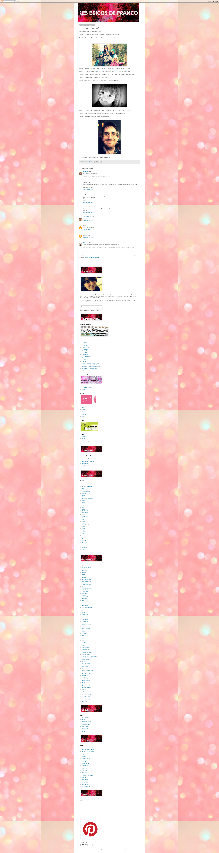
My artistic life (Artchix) (87, 652)
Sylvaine (84, 689)
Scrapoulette (85, 675)
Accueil (109, 255)
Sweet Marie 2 (85, 547)
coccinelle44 (86, 171)
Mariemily (84, 436)
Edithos (83, 495)
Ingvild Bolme (85, 619)
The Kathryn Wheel (86, 694)
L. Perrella (84, 761)
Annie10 (84, 483)
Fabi (83, 411)
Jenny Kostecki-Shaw (87, 624)
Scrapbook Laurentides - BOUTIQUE (90, 363)
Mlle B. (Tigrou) (85, 525)
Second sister (85, 782)
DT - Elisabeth (85, 349)
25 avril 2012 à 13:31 (88, 249)
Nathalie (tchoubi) (87, 216)
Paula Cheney (85, 666)
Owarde (83, 535)
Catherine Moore (86, 754)
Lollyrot (83, 631)
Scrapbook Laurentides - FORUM (89, 365)
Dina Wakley (85, 595)
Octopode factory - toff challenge (89, 658)
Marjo (83, 640)
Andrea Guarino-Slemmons (88, 461)
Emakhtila (84, 602)
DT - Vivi (84, 361)
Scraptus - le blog (86, 442)
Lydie (83, 635)
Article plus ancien (135, 255)
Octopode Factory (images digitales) (90, 656)
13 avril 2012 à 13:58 (88, 202)
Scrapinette (84, 544)
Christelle (84, 409)
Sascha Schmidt (85, 781)
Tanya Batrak (85, 691)
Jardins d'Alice (85, 621)
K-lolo (83, 505)
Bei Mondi (84, 719)
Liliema (83, 630)
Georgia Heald (85, 614)
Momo (83, 528)
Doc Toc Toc (84, 389)
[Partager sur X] (98, 162)
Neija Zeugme (85, 531)
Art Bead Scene (85, 717)
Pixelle (83, 537)
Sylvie (83, 370)
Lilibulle (83, 723)
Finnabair (84, 609)
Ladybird (84, 413)
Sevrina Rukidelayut (86, 680)
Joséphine (84, 504)
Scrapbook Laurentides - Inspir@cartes (91, 366)
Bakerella (84, 753)
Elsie (83, 600)
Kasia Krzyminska (86, 628)
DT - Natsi (84, 359)
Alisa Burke (84, 570)
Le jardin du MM (85, 763)
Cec (83, 586)
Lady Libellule (85, 512)
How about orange (86, 758)
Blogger (125, 849)
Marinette (84, 638)
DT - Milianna (85, 358)
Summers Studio (85, 728)
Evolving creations (86, 466)
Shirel (83, 684)
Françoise (84, 612)
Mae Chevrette (85, 767)
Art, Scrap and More (86, 579)
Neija (83, 416)
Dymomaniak (85, 596)
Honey (83, 500)
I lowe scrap (84, 617)
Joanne (83, 502)
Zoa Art (83, 731)
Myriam (83, 530)
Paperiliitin (84, 664)
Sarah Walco (85, 779)
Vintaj (83, 730)
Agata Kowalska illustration (88, 749)
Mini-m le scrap (85, 649)
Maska (83, 644)
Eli (82, 497)
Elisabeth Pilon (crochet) (87, 498)
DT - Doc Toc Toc (86, 347)
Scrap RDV (84, 671)
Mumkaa (84, 651)
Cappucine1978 (85, 490)
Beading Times (85, 463)
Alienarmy (84, 569)
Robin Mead (84, 777)
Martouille (84, 642)
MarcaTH (84, 637)
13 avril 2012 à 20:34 (88, 220)
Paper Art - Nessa (86, 663)
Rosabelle (84, 540)
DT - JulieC (84, 351)
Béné (83, 407)
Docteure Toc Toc (86, 491)
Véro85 (83, 551)
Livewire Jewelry (85, 724)
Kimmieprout (85, 510)
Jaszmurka (84, 623)
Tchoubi (83, 549)
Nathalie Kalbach (86, 654)
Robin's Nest (85, 726)
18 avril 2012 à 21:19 (88, 237)
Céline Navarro (85, 593)
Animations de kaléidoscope (88, 751)
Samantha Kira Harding (87, 670)
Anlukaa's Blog (85, 458)
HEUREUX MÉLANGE (87, 387)
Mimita (83, 521)
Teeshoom (84, 692)
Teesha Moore (85, 784)
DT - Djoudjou (85, 345)
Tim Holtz (84, 698)
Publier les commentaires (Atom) (92, 257)
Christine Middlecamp (87, 588)
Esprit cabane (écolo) (87, 607)
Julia (83, 626)
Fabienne (85, 233)
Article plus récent (83, 255)
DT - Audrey (84, 342)
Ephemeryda (85, 605)
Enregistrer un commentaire (87, 252)
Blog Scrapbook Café (87, 486)
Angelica (84, 572)
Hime (83, 616)
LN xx (83, 440)
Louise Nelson (85, 633)
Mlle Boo (84, 526)
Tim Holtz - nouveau (86, 699)
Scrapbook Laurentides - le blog (89, 368)
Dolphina (84, 493)
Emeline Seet (85, 603)
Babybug (84, 484)
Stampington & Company (87, 685)
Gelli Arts (84, 756)
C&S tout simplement (86, 584)
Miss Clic (84, 414)
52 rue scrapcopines (86, 567)
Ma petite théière (85, 765)
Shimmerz (84, 682)
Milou (83, 519)
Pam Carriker (85, 770)
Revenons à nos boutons (87, 775)
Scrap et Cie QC (85, 542)
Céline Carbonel (85, 591)
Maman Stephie (85, 516)
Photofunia (84, 774)
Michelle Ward (85, 768)
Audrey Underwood (86, 581)
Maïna (83, 645)
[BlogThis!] (97, 162)
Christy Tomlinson (86, 590)
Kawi (83, 507)
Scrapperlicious (85, 677)
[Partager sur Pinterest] (102, 162)
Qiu (82, 668)
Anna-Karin (84, 576)
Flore (83, 610)
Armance (84, 577)
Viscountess (84, 701)
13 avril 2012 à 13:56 (88, 189)
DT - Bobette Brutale (86, 344)
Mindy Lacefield (85, 647)
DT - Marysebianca (86, 356)
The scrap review (86, 696)
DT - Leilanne (85, 352)
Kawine (83, 509)
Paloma (83, 661)
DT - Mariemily (85, 354)
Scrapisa (84, 545)
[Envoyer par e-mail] (95, 162)
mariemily (85, 242)
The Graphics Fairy (86, 786)
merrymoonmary (113, 849)
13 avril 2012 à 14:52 (88, 212)
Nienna (83, 533)
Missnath (84, 523)
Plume (83, 538)
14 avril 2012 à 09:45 (88, 229)
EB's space (84, 598)
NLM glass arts (85, 465)
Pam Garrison (85, 772)
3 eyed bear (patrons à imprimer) (89, 747)
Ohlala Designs (85, 659)
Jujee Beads (85, 459)
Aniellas (83, 574)
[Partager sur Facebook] (100, 162)
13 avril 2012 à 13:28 (88, 178)
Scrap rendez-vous (86, 673)
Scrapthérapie (85, 679)
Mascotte (84, 518)
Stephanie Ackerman (86, 687)
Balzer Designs (85, 583)
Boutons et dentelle (86, 721)
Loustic (83, 514)
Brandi (83, 488)
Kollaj (83, 760)
